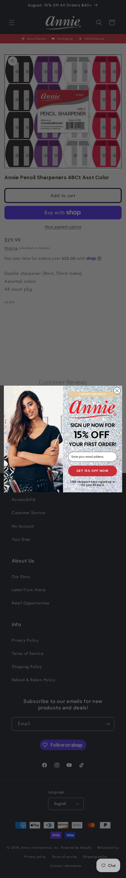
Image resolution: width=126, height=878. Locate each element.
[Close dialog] (117, 390)
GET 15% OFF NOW (92, 471)
